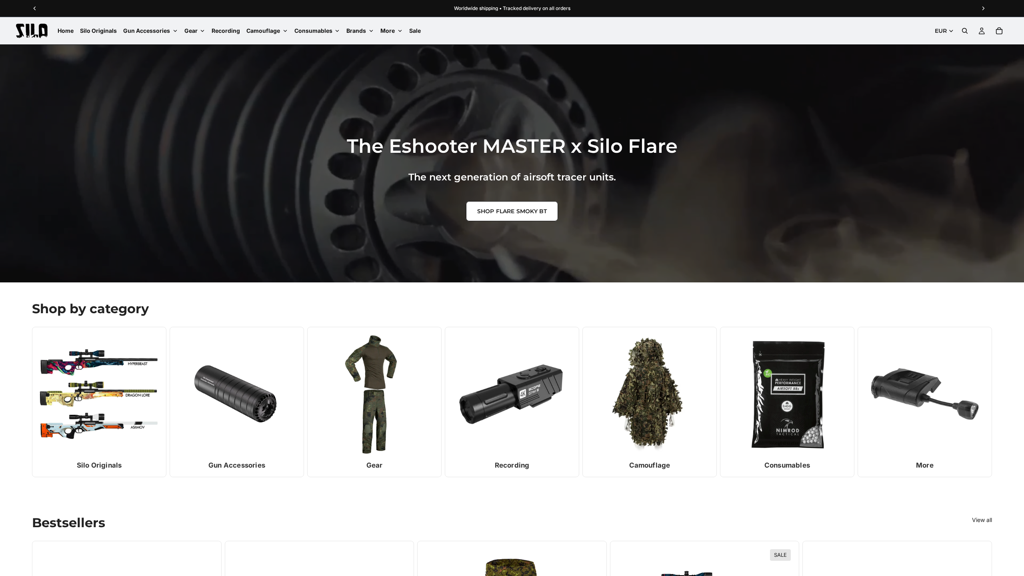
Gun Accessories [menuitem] (146, 30)
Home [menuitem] (66, 30)
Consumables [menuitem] (313, 30)
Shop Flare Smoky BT (512, 211)
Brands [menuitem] (356, 30)
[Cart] (999, 31)
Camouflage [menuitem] (263, 30)
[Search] (965, 31)
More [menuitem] (387, 30)
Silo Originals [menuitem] (98, 30)
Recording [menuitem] (226, 30)
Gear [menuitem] (191, 30)
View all (982, 519)
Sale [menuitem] (415, 30)
